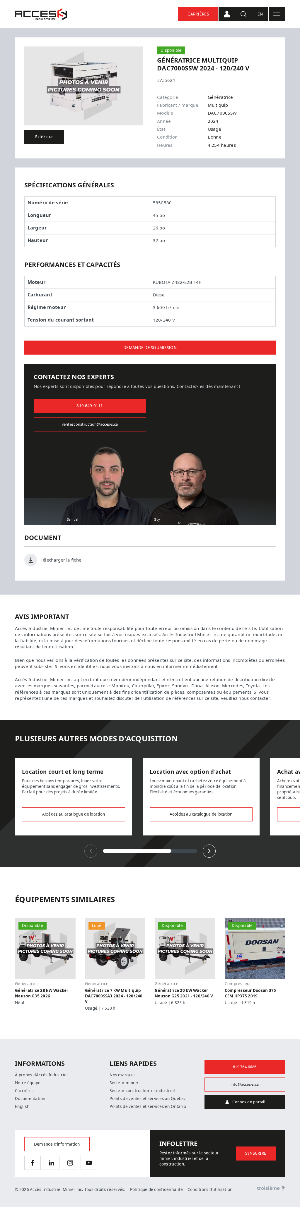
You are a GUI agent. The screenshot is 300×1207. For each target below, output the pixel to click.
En (260, 14)
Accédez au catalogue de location (73, 814)
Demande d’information (57, 1144)
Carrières (198, 14)
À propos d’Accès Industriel (41, 1075)
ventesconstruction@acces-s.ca (90, 424)
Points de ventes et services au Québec (148, 1098)
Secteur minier (124, 1082)
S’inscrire (255, 1153)
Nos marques (123, 1075)
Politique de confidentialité (156, 1189)
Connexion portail (248, 1102)
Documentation (30, 1098)
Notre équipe (27, 1082)
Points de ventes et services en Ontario (148, 1106)
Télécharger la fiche (61, 560)
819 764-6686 (244, 1067)
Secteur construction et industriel (142, 1090)
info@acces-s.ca (245, 1084)
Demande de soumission (150, 347)
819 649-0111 (89, 405)
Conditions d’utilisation (210, 1189)
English (22, 1106)
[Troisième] (271, 1188)
